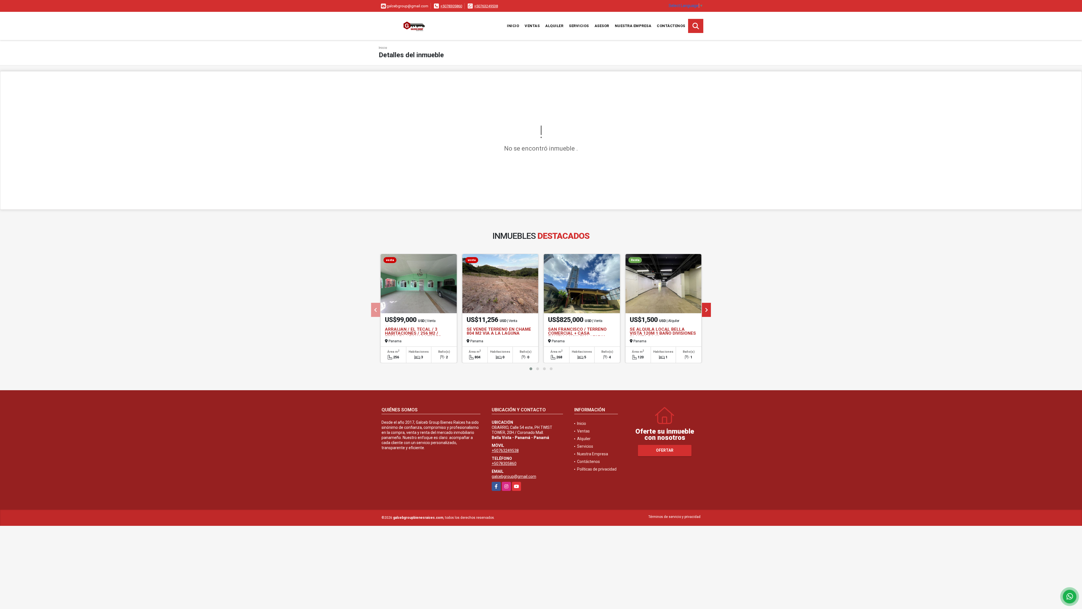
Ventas (532, 26)
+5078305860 (451, 6)
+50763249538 (486, 6)
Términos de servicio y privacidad (674, 517)
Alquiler (554, 26)
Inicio (513, 26)
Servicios (579, 26)
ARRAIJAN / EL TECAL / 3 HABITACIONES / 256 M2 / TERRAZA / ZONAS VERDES (413, 333)
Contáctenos (671, 26)
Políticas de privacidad (597, 469)
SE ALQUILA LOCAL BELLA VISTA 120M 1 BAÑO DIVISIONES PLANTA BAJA (663, 333)
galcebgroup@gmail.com (514, 476)
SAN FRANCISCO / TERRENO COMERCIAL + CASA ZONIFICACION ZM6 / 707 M (577, 333)
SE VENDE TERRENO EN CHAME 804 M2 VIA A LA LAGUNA (499, 331)
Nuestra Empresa (633, 26)
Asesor (602, 26)
